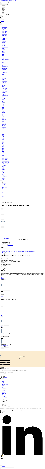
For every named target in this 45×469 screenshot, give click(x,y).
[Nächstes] (1, 180)
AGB (17, 370)
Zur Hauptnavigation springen (13, 0)
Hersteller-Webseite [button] (3, 278)
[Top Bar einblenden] (1, 23)
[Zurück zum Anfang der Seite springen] (1, 465)
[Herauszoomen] (1, 221)
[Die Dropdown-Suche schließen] (8, 14)
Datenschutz (3, 395)
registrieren (2, 21)
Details (1, 315)
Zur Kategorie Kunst (4, 94)
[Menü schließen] (3, 19)
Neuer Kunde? (31, 292)
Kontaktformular (5, 377)
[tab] (18, 251)
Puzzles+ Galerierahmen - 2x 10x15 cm (5, 334)
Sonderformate (3, 184)
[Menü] (1, 3)
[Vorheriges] (1, 24)
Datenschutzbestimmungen (7, 370)
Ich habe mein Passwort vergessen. (4, 295)
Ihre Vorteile (3, 186)
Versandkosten (3, 390)
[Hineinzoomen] (4, 221)
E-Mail (1, 277)
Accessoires (3, 10)
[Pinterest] (2, 412)
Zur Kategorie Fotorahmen (4, 72)
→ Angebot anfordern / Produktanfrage (5, 238)
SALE (2, 387)
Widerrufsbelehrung (4, 393)
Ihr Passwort (2, 294)
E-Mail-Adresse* (2, 367)
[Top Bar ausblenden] (8, 2)
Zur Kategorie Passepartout (4, 88)
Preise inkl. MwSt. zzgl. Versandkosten (5, 325)
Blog (2, 189)
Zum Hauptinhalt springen (3, 0)
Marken (2, 12)
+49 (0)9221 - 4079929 (10, 245)
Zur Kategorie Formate (4, 127)
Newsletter (3, 385)
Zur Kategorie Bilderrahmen (4, 27)
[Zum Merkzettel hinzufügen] (2, 208)
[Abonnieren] (8, 368)
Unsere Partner (3, 391)
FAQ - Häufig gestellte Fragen (5, 384)
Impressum (4, 466)
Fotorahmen (3, 8)
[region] (22, 220)
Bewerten (3, 203)
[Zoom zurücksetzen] (3, 221)
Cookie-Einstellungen (4, 392)
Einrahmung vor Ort (4, 183)
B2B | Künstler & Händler (4, 187)
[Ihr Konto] (1, 18)
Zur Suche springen (8, 0)
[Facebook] (0, 412)
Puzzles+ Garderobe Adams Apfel (4, 345)
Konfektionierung (3, 185)
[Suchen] (7, 14)
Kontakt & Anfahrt (4, 396)
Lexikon (2, 188)
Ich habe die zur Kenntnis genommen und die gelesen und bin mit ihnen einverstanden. (14, 370)
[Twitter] (1, 412)
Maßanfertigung (3, 381)
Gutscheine (3, 13)
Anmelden (1, 20)
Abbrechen (2, 296)
